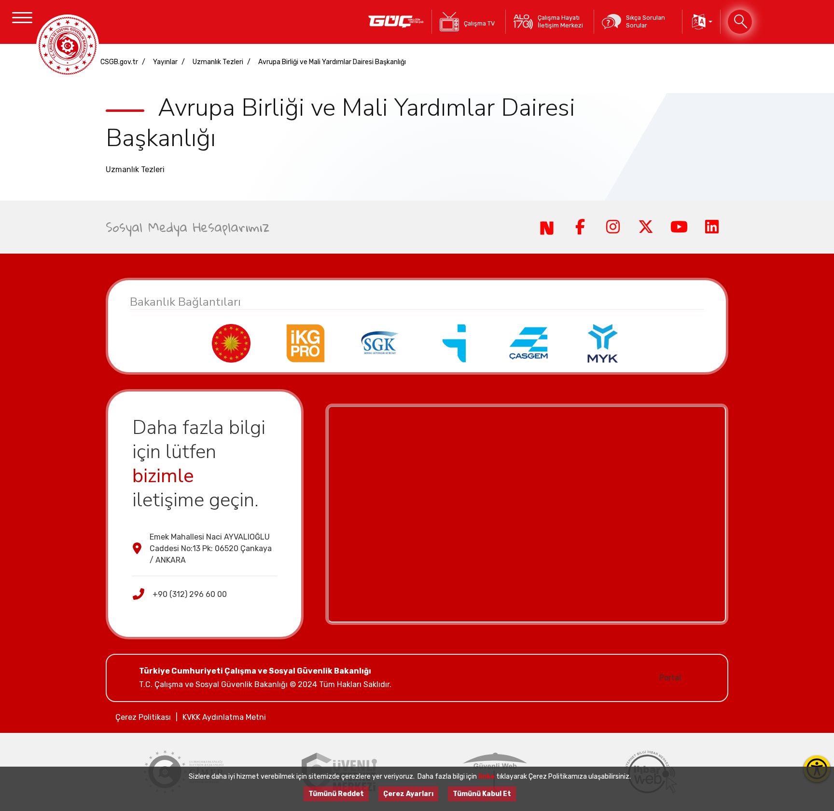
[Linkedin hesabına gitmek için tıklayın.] (711, 227)
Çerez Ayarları (408, 794)
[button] (701, 22)
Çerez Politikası (143, 717)
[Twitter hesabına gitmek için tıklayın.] (645, 227)
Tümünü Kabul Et (482, 794)
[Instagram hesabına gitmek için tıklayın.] (613, 227)
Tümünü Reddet (336, 794)
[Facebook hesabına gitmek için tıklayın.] (579, 227)
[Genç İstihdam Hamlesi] (396, 22)
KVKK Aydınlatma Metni (224, 717)
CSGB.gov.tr (119, 62)
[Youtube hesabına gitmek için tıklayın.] (678, 227)
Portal (670, 677)
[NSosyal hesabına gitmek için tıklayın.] (546, 227)
